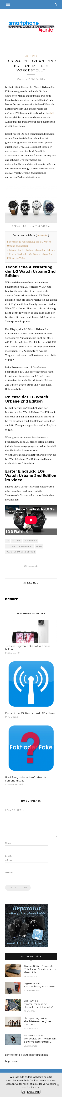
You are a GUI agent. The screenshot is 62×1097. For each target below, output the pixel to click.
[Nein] (57, 1085)
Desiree (32, 582)
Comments (31, 566)
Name (8, 843)
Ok (23, 1092)
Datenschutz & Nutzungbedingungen (26, 1054)
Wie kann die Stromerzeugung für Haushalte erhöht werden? (39, 1003)
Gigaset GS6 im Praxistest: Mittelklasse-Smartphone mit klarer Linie (40, 969)
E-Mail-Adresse (9, 858)
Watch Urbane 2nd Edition (21, 552)
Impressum (11, 1061)
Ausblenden (42, 235)
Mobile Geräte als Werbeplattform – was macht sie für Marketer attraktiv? (40, 1038)
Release (16, 541)
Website (9, 872)
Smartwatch (30, 541)
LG (26, 56)
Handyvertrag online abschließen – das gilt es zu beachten (39, 1021)
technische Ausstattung (20, 546)
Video (39, 546)
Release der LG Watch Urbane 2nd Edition (31, 250)
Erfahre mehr (33, 1092)
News (33, 56)
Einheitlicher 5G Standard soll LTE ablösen (30, 713)
